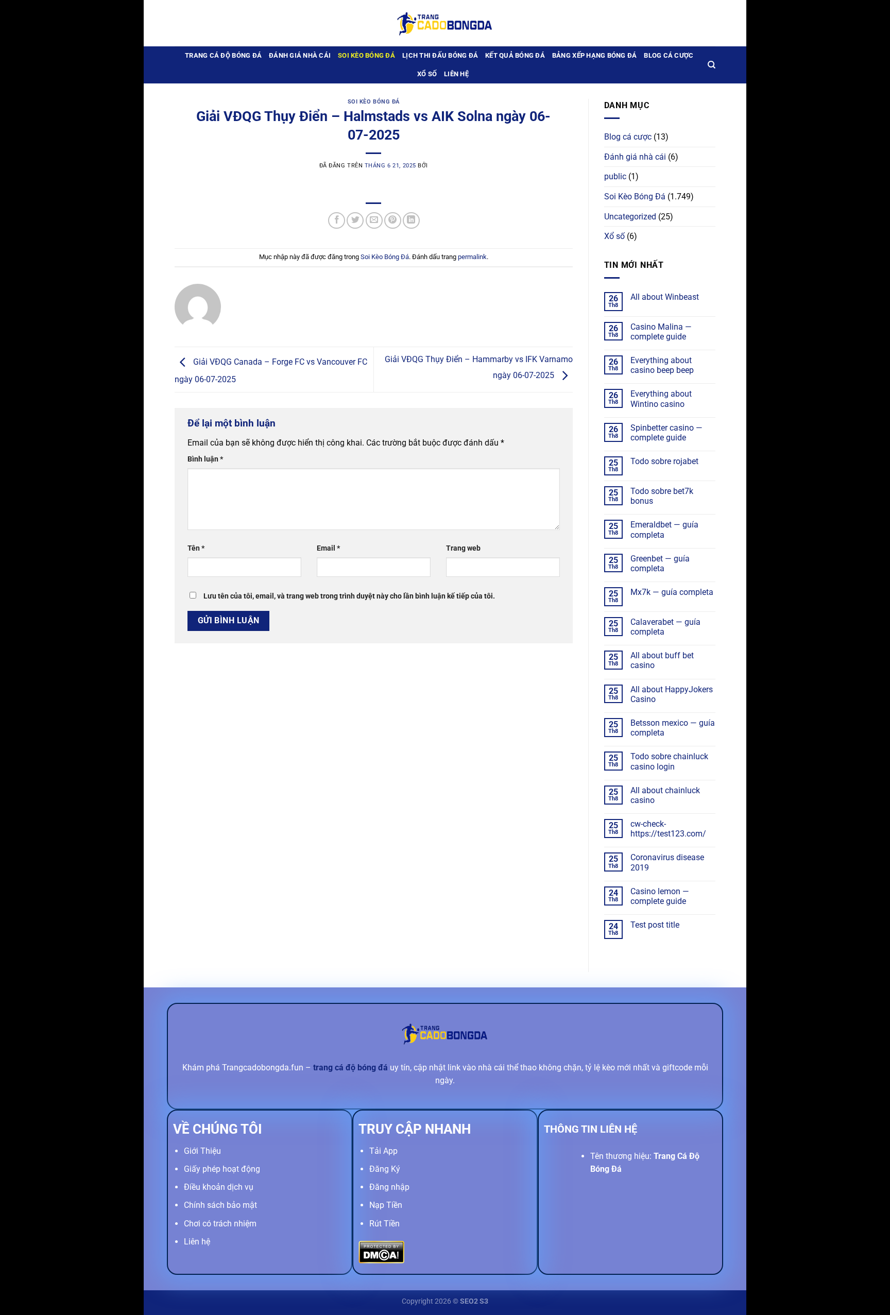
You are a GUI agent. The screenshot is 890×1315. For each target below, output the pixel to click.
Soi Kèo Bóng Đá (366, 55)
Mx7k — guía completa (671, 592)
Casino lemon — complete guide (659, 896)
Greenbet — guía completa (660, 563)
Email (328, 548)
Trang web (463, 548)
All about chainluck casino (665, 795)
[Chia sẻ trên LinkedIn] (411, 220)
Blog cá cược (668, 55)
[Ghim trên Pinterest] (392, 220)
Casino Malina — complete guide (661, 331)
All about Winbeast (664, 297)
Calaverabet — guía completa (665, 627)
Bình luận (205, 459)
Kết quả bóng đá (515, 55)
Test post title (654, 925)
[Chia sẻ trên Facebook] (336, 220)
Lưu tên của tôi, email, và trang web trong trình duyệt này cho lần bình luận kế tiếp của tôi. (349, 596)
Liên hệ (456, 74)
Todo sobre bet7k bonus (661, 496)
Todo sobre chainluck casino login (669, 761)
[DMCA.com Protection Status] (381, 1251)
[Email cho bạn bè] (374, 220)
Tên (195, 548)
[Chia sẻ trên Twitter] (355, 220)
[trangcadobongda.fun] (445, 23)
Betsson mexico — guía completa (672, 728)
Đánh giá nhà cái (300, 55)
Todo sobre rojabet (664, 461)
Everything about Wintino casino (661, 398)
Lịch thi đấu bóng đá (440, 55)
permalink (472, 257)
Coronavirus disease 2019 (667, 862)
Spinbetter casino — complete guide (666, 432)
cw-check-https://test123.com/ (668, 829)
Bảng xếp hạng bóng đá (594, 55)
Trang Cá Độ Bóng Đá (223, 55)
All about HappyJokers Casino (671, 694)
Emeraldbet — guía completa (664, 529)
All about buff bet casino (662, 660)
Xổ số (427, 74)
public (615, 176)
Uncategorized (630, 216)
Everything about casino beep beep (662, 365)
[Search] (711, 65)
